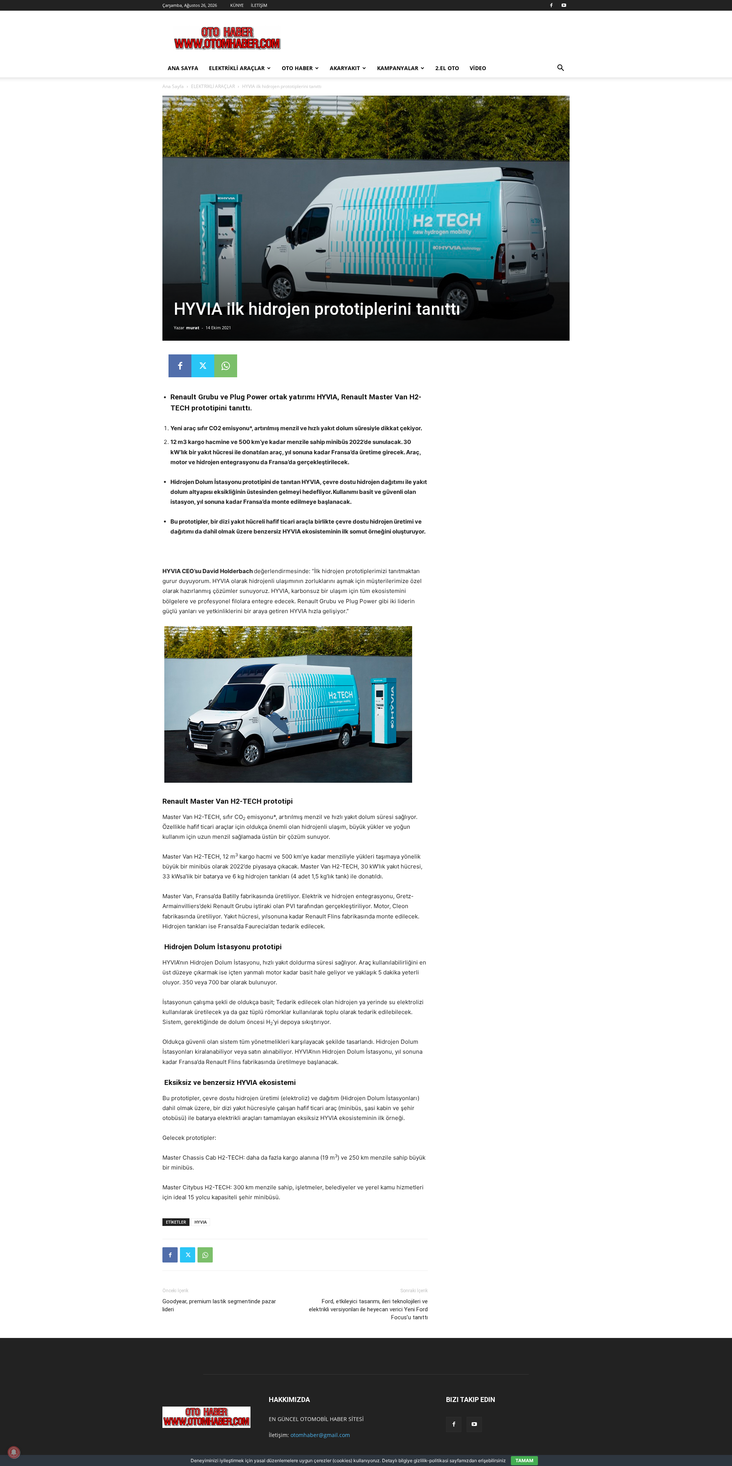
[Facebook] (551, 5)
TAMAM (524, 1460)
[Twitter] (202, 365)
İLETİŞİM (259, 5)
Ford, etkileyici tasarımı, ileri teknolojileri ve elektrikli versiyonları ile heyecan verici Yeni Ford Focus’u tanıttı (368, 1309)
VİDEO (478, 68)
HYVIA (200, 1222)
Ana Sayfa (173, 86)
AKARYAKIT (345, 68)
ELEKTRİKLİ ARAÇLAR (237, 68)
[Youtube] (564, 5)
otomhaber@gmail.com (320, 1435)
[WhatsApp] (225, 365)
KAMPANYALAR (397, 68)
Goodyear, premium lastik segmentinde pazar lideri (219, 1305)
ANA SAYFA (183, 68)
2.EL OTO (447, 68)
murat (192, 327)
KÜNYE (237, 5)
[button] (560, 68)
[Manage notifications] (14, 1452)
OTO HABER (297, 68)
